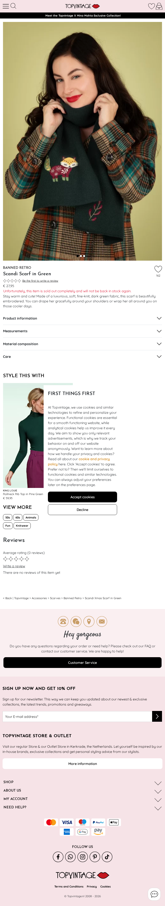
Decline (82, 510)
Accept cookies (82, 497)
